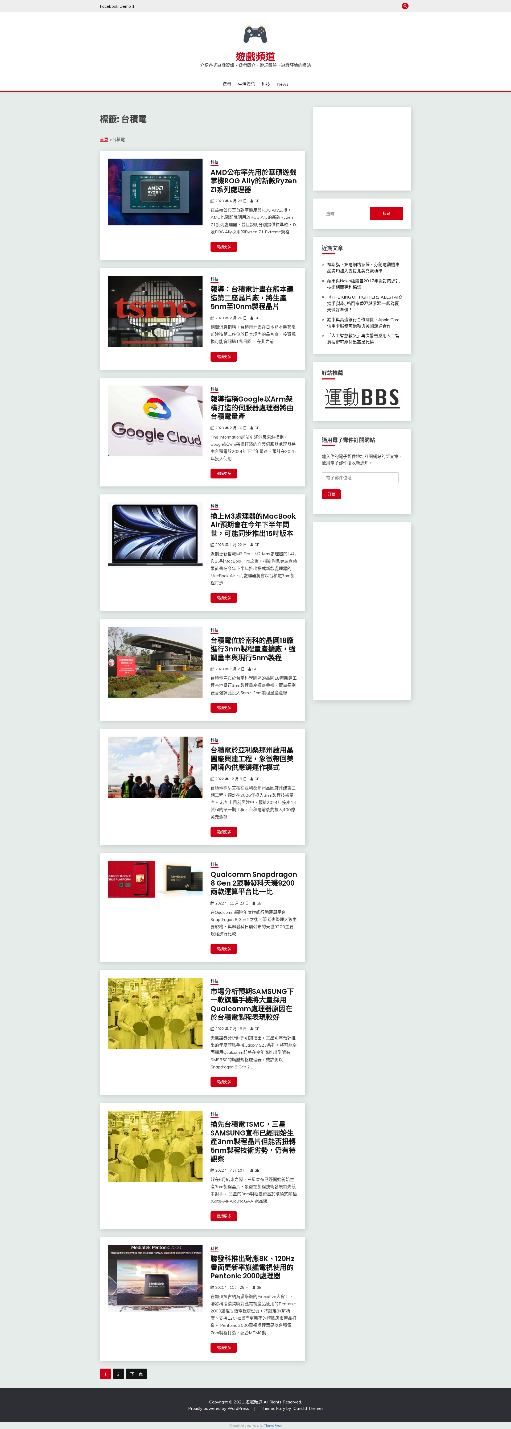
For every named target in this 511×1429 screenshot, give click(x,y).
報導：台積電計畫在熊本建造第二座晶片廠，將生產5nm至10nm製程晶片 (252, 297)
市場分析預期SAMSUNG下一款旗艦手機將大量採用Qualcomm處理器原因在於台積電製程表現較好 (252, 1004)
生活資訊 (246, 84)
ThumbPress (273, 1425)
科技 (266, 84)
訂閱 (331, 494)
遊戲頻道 (255, 57)
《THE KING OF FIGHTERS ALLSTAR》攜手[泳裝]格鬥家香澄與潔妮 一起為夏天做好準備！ (364, 303)
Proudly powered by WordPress (219, 1408)
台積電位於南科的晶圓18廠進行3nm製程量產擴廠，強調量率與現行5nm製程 (253, 649)
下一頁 (136, 1374)
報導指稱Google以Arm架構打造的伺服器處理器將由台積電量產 (252, 407)
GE (256, 201)
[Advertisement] (362, 148)
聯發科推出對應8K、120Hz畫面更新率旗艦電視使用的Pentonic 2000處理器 (252, 1267)
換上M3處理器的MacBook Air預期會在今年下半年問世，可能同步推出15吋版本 (253, 524)
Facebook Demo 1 (117, 6)
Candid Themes (309, 1408)
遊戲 (226, 84)
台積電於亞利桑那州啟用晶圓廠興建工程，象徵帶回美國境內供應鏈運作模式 (252, 758)
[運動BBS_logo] (362, 409)
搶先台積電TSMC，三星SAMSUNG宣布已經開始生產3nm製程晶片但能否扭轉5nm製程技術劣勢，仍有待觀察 (253, 1142)
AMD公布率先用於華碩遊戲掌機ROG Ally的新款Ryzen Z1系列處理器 (254, 181)
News (283, 84)
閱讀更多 (223, 246)
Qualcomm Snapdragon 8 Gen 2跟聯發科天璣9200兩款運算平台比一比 (254, 883)
